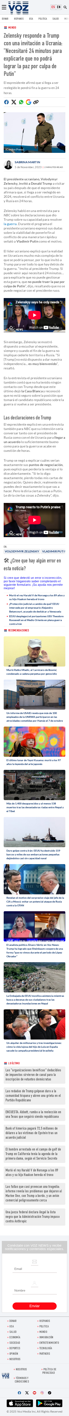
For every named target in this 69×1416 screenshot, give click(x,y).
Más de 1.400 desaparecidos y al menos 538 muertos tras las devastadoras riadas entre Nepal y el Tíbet (35, 807)
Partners (44, 1354)
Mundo (12, 27)
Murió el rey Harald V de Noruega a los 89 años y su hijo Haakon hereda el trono (37, 597)
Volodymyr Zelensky (22, 551)
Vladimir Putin (54, 551)
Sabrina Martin (27, 162)
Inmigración (46, 1337)
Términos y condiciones (22, 1380)
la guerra (10, 224)
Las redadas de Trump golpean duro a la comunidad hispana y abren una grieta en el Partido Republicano (33, 1096)
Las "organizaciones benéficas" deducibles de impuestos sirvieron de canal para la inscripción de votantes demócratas (33, 1075)
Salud (55, 19)
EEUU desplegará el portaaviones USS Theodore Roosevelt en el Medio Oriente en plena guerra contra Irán (36, 620)
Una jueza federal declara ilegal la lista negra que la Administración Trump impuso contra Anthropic (33, 1217)
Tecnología (45, 1348)
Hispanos (19, 19)
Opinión (13, 1354)
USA (31, 19)
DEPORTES (14, 1348)
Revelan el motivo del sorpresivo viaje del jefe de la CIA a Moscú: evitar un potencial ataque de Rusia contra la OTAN (35, 901)
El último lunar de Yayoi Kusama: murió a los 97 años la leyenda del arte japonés (33, 762)
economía (14, 1337)
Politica (42, 19)
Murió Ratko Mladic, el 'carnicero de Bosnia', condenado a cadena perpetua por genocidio (31, 671)
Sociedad (14, 1343)
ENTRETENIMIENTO (49, 1343)
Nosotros (14, 1359)
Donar (5, 19)
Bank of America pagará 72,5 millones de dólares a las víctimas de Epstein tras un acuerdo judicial (32, 1133)
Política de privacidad (49, 1371)
